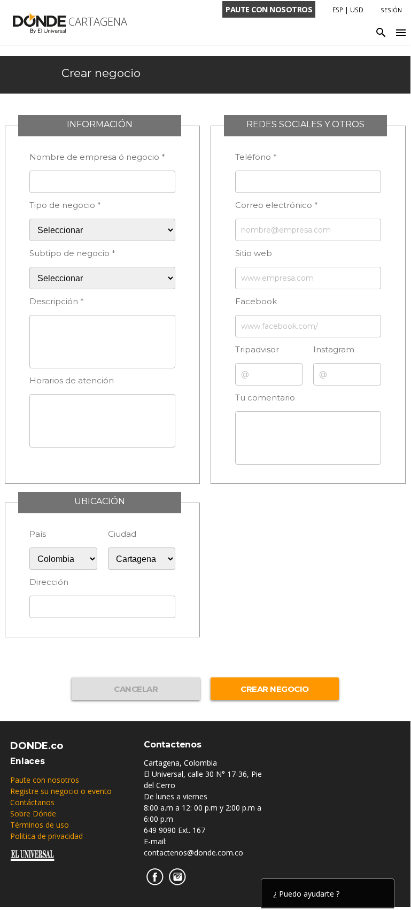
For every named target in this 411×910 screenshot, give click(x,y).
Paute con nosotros (44, 780)
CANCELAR (136, 689)
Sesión (391, 10)
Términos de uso (39, 825)
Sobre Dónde (33, 813)
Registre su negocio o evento (61, 791)
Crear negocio (101, 73)
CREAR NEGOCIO (275, 689)
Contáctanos (32, 802)
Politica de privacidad (46, 836)
